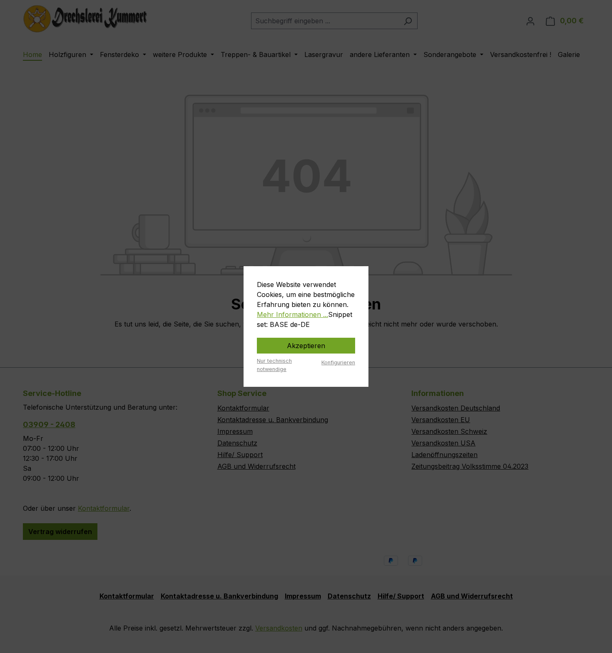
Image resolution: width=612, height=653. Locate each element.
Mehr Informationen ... (292, 314)
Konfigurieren (338, 362)
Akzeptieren (306, 345)
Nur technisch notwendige (274, 365)
